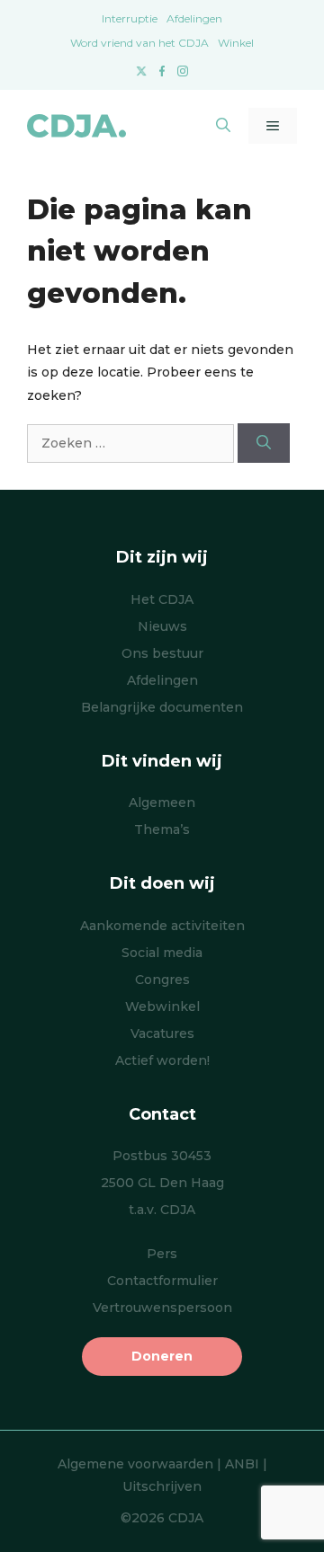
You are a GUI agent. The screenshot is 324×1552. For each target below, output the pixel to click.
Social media (162, 953)
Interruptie (130, 18)
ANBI (242, 1464)
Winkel (236, 42)
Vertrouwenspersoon (162, 1307)
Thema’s (162, 829)
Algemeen (162, 802)
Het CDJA (162, 599)
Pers (162, 1254)
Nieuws (162, 626)
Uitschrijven (162, 1486)
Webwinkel (162, 1006)
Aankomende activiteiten (162, 926)
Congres (162, 979)
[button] (223, 126)
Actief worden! (162, 1060)
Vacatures (162, 1033)
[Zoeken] (264, 443)
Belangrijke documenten (162, 707)
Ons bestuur (162, 653)
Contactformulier (162, 1281)
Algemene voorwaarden (135, 1464)
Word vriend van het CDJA (139, 42)
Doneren (162, 1356)
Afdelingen (194, 18)
